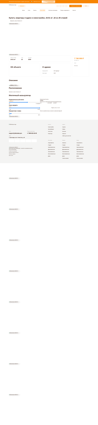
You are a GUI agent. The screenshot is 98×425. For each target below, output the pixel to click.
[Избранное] (57, 6)
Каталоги (49, 124)
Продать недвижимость (64, 10)
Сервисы (63, 124)
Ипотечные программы (53, 10)
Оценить (35, 10)
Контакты (76, 65)
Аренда (78, 140)
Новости (74, 10)
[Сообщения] (63, 6)
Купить (23, 10)
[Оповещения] (66, 6)
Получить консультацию (48, 1)
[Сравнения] (60, 6)
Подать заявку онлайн (55, 107)
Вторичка (63, 140)
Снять (29, 10)
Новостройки (42, 10)
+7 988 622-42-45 (36, 1)
